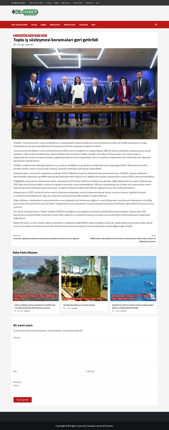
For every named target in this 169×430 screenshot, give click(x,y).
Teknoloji (89, 3)
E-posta (90, 371)
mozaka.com (93, 425)
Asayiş (48, 3)
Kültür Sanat (78, 3)
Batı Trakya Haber (36, 3)
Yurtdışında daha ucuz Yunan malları (79, 305)
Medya (44, 35)
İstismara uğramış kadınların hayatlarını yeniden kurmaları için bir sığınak (46, 237)
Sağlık (56, 3)
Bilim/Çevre (65, 3)
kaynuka (29, 44)
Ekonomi (147, 296)
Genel (37, 35)
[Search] (155, 24)
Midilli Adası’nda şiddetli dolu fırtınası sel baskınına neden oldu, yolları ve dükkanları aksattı (123, 238)
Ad (15, 371)
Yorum (17, 337)
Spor (97, 3)
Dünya (31, 35)
